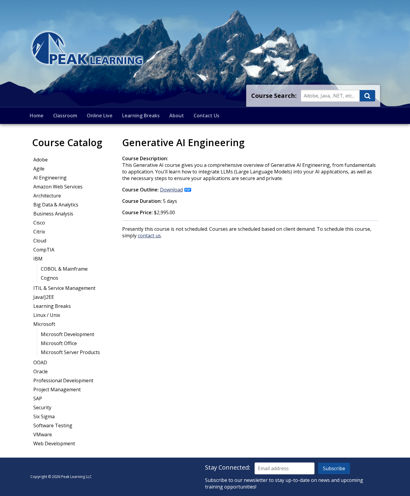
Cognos (49, 278)
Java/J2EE (43, 297)
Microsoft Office (59, 343)
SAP (37, 398)
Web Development (54, 443)
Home (37, 115)
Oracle (40, 371)
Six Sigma (44, 416)
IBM (38, 258)
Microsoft (44, 324)
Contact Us (206, 115)
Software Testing (52, 425)
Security (42, 407)
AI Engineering (50, 177)
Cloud (39, 240)
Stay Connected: (227, 467)
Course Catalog (67, 142)
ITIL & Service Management (64, 288)
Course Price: (137, 212)
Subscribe (334, 468)
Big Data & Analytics (55, 204)
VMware (42, 434)
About (176, 115)
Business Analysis (53, 213)
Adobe (40, 159)
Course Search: (274, 96)
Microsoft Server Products (70, 352)
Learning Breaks (141, 115)
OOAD (40, 362)
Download (171, 189)
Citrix (39, 231)
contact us (149, 235)
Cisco (39, 222)
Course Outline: (140, 189)
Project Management (57, 389)
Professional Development (63, 380)
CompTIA (43, 249)
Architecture (47, 195)
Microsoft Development (67, 334)
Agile (38, 168)
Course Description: (145, 158)
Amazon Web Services (58, 186)
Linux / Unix (46, 315)
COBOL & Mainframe (64, 269)
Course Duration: (142, 201)
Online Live (100, 115)
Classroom (65, 115)
